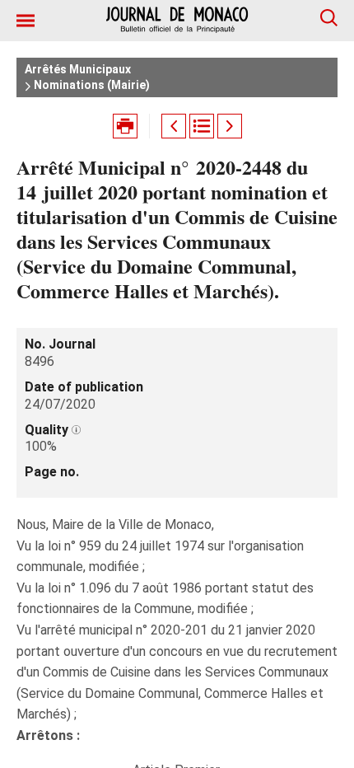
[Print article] (125, 126)
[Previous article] (173, 126)
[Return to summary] (201, 126)
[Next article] (229, 126)
